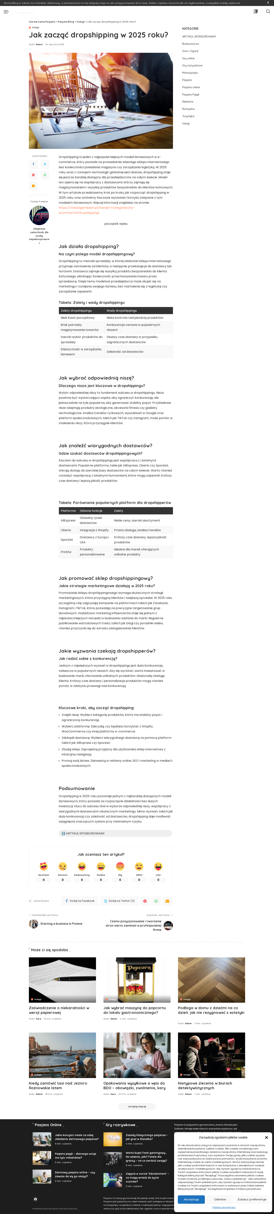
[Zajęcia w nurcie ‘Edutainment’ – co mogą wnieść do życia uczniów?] (112, 1180)
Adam (39, 44)
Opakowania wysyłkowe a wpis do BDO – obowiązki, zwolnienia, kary (134, 1085)
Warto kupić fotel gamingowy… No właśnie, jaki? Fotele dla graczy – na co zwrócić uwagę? (146, 1156)
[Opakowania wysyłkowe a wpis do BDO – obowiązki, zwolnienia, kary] (137, 1055)
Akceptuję (191, 1199)
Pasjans (187, 80)
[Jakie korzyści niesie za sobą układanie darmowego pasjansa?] (42, 1139)
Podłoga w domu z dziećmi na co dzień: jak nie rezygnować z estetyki (211, 1010)
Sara (38, 1018)
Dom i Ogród (190, 51)
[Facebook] (268, 3)
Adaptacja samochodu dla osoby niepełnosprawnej (39, 235)
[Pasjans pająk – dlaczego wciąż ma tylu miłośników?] (42, 1158)
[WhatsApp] (44, 175)
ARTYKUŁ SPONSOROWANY (199, 36)
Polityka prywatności (224, 1207)
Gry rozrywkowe (192, 65)
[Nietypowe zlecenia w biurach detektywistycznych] (211, 1055)
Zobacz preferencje (251, 1199)
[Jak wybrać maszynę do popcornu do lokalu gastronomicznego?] (137, 980)
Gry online (188, 58)
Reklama (187, 101)
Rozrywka (188, 109)
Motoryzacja (190, 72)
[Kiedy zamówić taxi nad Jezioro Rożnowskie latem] (62, 1055)
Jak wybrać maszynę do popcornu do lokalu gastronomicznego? (134, 1010)
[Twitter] (44, 164)
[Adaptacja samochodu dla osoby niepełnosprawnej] (39, 215)
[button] (266, 1137)
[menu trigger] (8, 11)
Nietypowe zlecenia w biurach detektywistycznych (205, 1085)
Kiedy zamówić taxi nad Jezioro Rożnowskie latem (58, 1085)
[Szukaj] (268, 11)
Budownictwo (190, 44)
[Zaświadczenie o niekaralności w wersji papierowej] (62, 980)
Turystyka (188, 116)
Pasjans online (191, 87)
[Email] (33, 185)
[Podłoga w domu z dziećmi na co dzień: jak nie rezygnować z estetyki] (211, 980)
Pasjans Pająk (190, 94)
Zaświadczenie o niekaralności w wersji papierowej (59, 1010)
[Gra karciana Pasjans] (24, 11)
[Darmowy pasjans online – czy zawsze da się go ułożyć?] (42, 1177)
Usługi (35, 27)
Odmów (220, 1199)
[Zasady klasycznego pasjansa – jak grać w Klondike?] (112, 1139)
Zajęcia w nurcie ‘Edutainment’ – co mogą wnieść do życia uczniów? (147, 1177)
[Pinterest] (33, 175)
